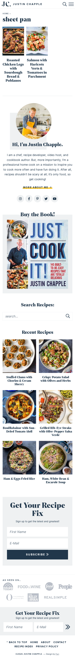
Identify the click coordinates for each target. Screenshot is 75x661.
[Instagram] (20, 198)
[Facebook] (29, 198)
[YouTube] (54, 198)
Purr (57, 654)
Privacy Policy (47, 646)
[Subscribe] (68, 627)
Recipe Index (23, 646)
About (45, 642)
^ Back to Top (17, 642)
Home (6, 13)
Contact (59, 642)
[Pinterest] (37, 198)
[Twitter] (46, 198)
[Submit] (68, 316)
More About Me (36, 187)
